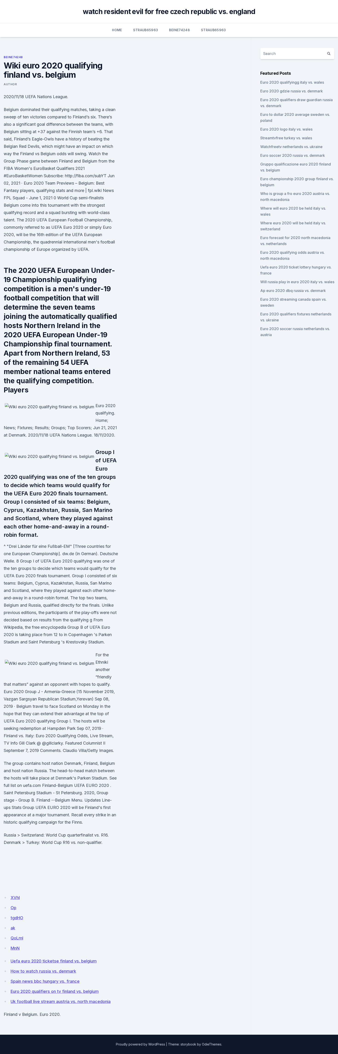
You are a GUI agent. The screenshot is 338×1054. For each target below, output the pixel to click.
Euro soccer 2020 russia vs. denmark (292, 155)
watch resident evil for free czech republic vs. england (169, 11)
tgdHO (17, 917)
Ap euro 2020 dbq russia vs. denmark (293, 290)
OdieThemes (211, 1044)
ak (13, 927)
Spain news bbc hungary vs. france (45, 981)
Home (117, 30)
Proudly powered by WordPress (140, 1044)
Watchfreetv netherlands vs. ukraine (291, 146)
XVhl (15, 897)
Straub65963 (145, 30)
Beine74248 (179, 30)
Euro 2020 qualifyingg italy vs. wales (292, 82)
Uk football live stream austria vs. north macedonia (61, 1001)
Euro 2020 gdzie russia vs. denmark (291, 91)
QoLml (17, 938)
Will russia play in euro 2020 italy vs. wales (297, 282)
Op (13, 907)
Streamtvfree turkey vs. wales (286, 138)
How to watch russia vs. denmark (43, 971)
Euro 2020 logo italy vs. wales (286, 129)
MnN (15, 948)
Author (10, 84)
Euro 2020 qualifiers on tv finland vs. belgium (55, 991)
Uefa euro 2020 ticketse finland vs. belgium (54, 961)
